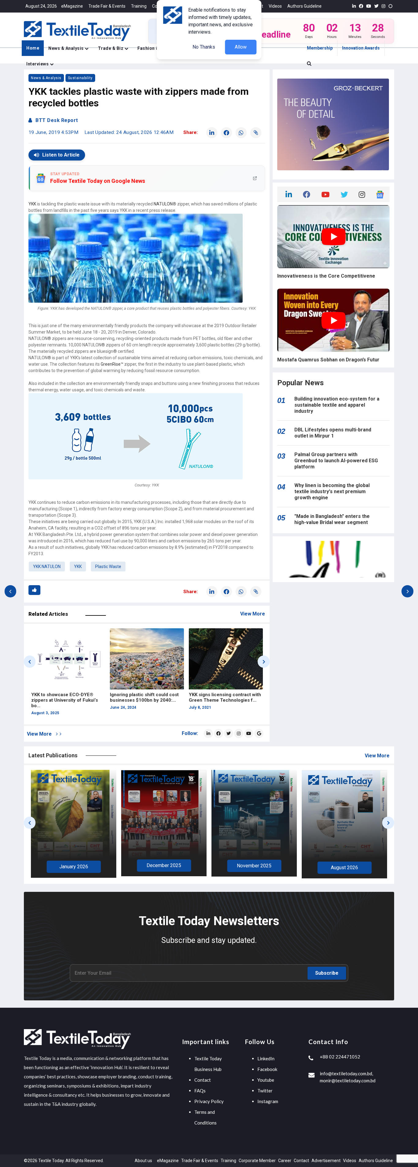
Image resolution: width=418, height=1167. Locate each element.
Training (139, 6)
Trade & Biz (111, 48)
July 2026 (344, 868)
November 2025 (164, 866)
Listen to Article (61, 155)
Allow (241, 47)
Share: (190, 132)
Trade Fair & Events (106, 6)
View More (252, 614)
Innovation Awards (361, 48)
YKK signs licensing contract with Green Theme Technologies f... (146, 697)
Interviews (38, 63)
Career (284, 1160)
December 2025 (73, 865)
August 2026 (254, 867)
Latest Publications (52, 755)
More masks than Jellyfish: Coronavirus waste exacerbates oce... (223, 700)
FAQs (200, 1090)
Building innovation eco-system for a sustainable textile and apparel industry (336, 405)
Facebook (267, 1069)
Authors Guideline (304, 6)
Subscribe (326, 973)
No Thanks (203, 47)
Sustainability (80, 78)
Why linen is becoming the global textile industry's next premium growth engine (332, 491)
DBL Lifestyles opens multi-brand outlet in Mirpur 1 (332, 433)
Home (32, 48)
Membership (320, 48)
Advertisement (326, 1160)
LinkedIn (265, 1058)
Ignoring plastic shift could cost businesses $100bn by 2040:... (65, 697)
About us (143, 1160)
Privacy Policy (209, 1101)
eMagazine (72, 6)
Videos (275, 6)
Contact (202, 1080)
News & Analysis (66, 48)
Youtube (265, 1080)
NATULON (163, 203)
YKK (32, 203)
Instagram (267, 1101)
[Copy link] (255, 132)
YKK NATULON (47, 566)
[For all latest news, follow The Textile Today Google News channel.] (258, 733)
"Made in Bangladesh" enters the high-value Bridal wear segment (332, 519)
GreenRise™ (112, 364)
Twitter (265, 1090)
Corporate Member (257, 1160)
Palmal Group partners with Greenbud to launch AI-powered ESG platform (336, 461)
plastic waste (108, 566)
